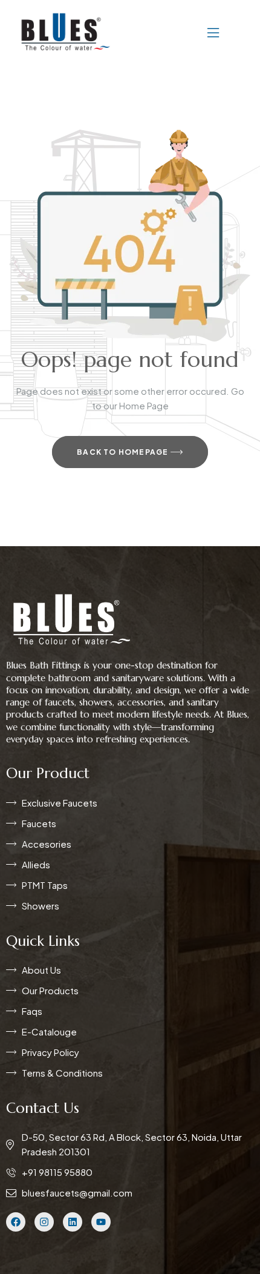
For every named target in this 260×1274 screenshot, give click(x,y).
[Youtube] (101, 1222)
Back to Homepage (123, 452)
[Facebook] (15, 1222)
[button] (177, 31)
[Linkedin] (72, 1222)
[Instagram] (44, 1222)
